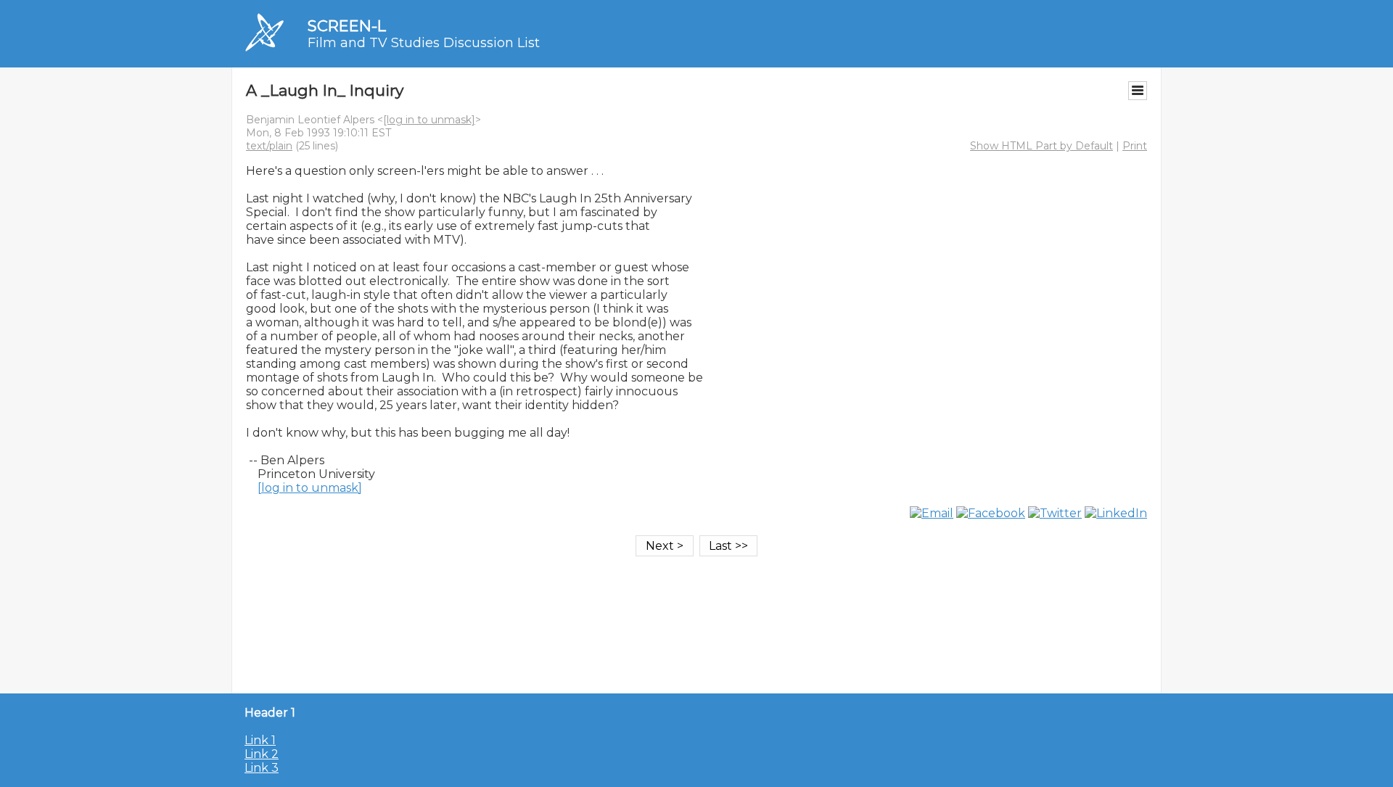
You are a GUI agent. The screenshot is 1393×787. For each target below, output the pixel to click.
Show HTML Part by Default (1041, 145)
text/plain (269, 145)
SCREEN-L (347, 26)
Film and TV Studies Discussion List (424, 43)
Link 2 (262, 754)
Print (1134, 145)
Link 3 (262, 768)
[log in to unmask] (429, 119)
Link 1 (260, 740)
